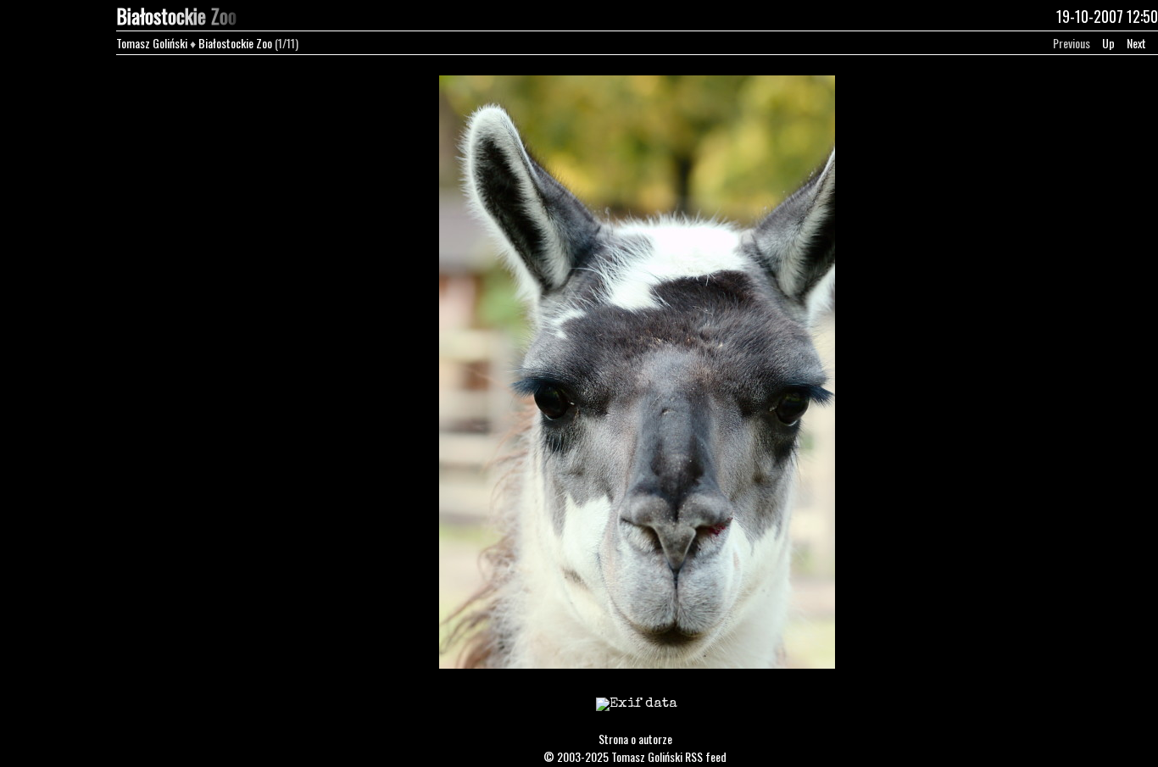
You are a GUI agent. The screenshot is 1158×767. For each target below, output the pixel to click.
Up (1108, 43)
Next (1136, 43)
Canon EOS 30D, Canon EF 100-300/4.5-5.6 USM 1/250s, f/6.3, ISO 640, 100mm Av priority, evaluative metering (636, 715)
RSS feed (706, 756)
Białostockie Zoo (235, 43)
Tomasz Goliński (151, 43)
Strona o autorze (635, 739)
